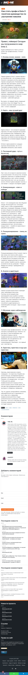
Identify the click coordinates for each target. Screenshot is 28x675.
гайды (10, 407)
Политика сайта (4, 633)
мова (19, 407)
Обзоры (23, 665)
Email (2, 498)
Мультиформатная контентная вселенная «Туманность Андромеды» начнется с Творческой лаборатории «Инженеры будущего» (12, 584)
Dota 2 (7, 407)
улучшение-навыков (5, 409)
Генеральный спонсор (6, 632)
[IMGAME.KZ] (8, 3)
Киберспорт (18, 665)
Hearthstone (5, 663)
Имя (2, 493)
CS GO (15, 660)
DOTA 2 (19, 660)
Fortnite (23, 660)
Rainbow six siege (22, 663)
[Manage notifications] (3, 672)
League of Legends (13, 663)
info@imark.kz (9, 628)
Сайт (2, 503)
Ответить (10, 452)
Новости (4, 660)
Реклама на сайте (5, 631)
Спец (3, 8)
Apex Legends (10, 660)
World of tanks (11, 665)
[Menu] (1, 3)
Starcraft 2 (5, 665)
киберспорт (15, 407)
